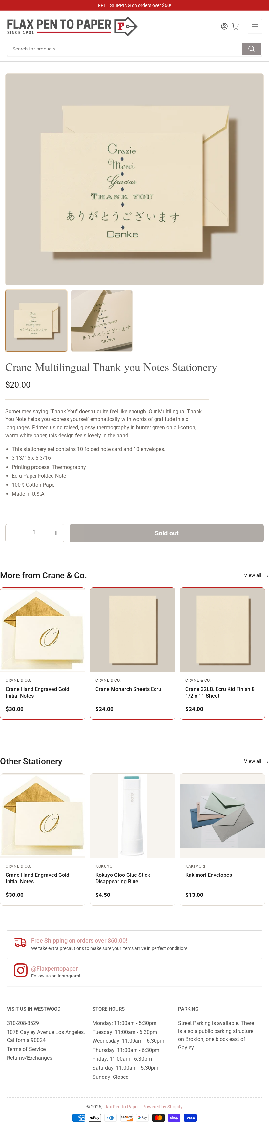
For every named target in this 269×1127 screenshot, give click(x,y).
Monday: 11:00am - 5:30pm (124, 1023)
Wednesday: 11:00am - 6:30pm (128, 1041)
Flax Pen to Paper (121, 1106)
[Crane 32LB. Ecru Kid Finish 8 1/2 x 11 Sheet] (222, 630)
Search (251, 49)
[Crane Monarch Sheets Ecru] (132, 630)
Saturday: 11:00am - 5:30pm (125, 1068)
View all (256, 575)
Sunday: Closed (111, 1077)
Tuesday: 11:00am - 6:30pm (125, 1032)
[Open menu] (255, 26)
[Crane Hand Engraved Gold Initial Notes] (42, 630)
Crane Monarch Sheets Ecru (128, 689)
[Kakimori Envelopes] (222, 816)
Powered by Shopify (162, 1106)
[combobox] (134, 49)
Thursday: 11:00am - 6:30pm (126, 1050)
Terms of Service (26, 1049)
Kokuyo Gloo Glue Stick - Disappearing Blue (124, 878)
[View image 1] (36, 321)
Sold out (167, 533)
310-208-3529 (23, 1023)
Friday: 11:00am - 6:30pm (122, 1059)
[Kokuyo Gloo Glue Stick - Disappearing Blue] (132, 816)
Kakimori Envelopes (208, 875)
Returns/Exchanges (29, 1058)
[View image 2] (102, 321)
